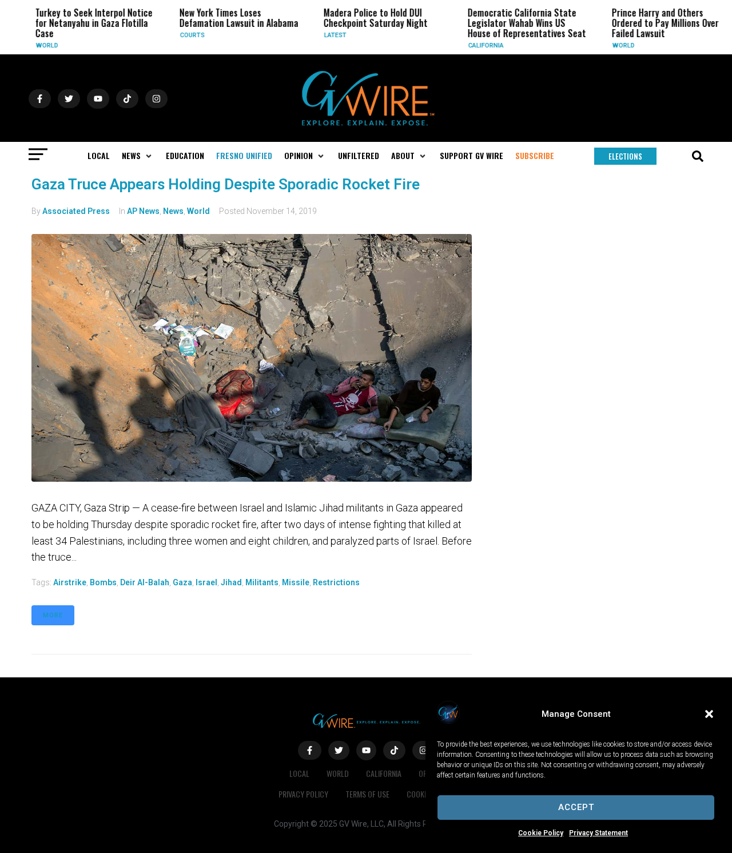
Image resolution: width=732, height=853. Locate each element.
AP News (143, 211)
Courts (184, 35)
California (478, 45)
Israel (206, 582)
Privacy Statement (598, 833)
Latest (327, 35)
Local (299, 773)
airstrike (69, 582)
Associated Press (76, 211)
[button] (709, 714)
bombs (103, 582)
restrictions (336, 582)
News (173, 211)
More (53, 615)
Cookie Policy (540, 833)
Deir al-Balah (144, 582)
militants (262, 582)
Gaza (182, 582)
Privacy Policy (303, 794)
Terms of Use (367, 794)
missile (295, 582)
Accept (576, 807)
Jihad (231, 582)
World (39, 45)
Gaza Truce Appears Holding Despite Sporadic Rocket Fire (225, 184)
